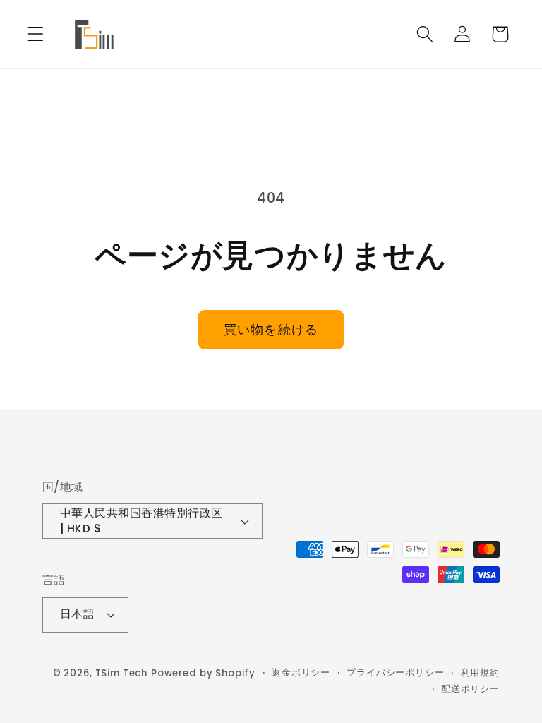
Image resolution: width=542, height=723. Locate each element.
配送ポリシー (470, 688)
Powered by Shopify (203, 673)
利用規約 (480, 672)
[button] (35, 34)
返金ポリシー (301, 672)
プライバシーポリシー (395, 672)
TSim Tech (121, 673)
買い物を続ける (271, 329)
